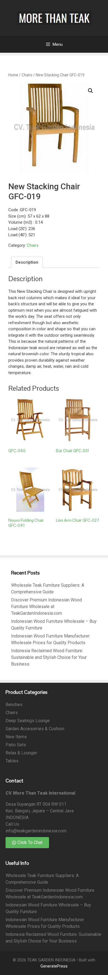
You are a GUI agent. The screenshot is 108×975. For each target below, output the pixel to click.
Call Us (12, 824)
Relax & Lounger (21, 752)
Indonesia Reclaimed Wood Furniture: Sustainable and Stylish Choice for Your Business (49, 657)
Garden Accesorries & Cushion (35, 728)
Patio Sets (16, 744)
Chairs (27, 75)
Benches (14, 704)
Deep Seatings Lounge (28, 720)
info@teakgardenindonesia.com (36, 830)
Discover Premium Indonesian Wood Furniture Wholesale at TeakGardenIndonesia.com (46, 606)
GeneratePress (54, 966)
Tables (12, 761)
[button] (91, 91)
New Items (16, 736)
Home (13, 75)
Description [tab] (27, 262)
